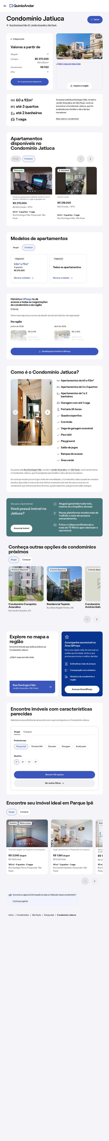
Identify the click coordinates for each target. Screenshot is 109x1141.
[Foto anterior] (15, 180)
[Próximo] (90, 159)
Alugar (16, 159)
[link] (54, 774)
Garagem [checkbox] (66, 747)
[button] (31, 194)
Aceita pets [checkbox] (81, 747)
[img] (26, 583)
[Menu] (4, 6)
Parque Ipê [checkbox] (21, 747)
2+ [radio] (23, 762)
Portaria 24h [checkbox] (37, 747)
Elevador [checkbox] (52, 747)
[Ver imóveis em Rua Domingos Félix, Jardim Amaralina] (68, 64)
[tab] (17, 732)
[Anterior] (81, 159)
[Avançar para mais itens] (47, 412)
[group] (31, 194)
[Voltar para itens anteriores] (15, 412)
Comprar (28, 159)
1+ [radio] (17, 762)
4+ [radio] (36, 762)
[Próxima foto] (47, 180)
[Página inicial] (22, 5)
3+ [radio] (29, 762)
